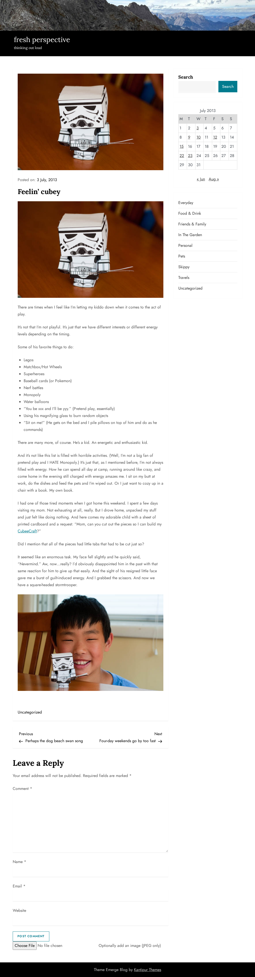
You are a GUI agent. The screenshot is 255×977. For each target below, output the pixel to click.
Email (19, 886)
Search (185, 77)
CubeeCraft (27, 531)
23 (190, 155)
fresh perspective (42, 39)
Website (19, 910)
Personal (185, 245)
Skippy (184, 267)
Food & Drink (189, 213)
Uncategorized (30, 712)
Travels (183, 277)
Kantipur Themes (147, 970)
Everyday (185, 203)
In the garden (190, 235)
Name (19, 862)
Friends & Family (192, 224)
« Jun (201, 179)
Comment (22, 788)
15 (182, 146)
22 (182, 155)
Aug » (214, 179)
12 (215, 137)
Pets (181, 256)
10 (198, 137)
